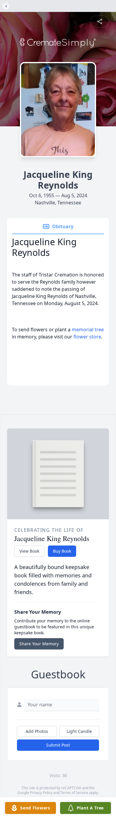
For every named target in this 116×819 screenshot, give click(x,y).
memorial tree (88, 329)
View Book (29, 551)
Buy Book (62, 551)
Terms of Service (74, 792)
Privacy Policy (41, 792)
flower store (87, 336)
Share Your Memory (39, 644)
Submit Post (58, 745)
